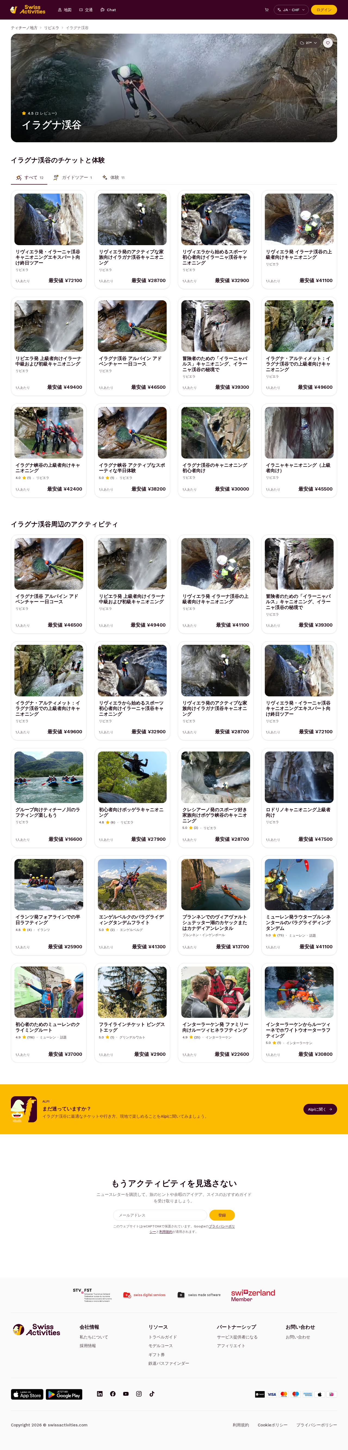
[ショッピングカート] (267, 10)
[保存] (328, 43)
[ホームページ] (30, 9)
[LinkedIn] (99, 1394)
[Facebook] (112, 1394)
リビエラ (51, 28)
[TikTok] (152, 1394)
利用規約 (165, 1232)
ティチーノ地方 (24, 28)
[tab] (29, 177)
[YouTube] (126, 1394)
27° (309, 43)
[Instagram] (139, 1394)
